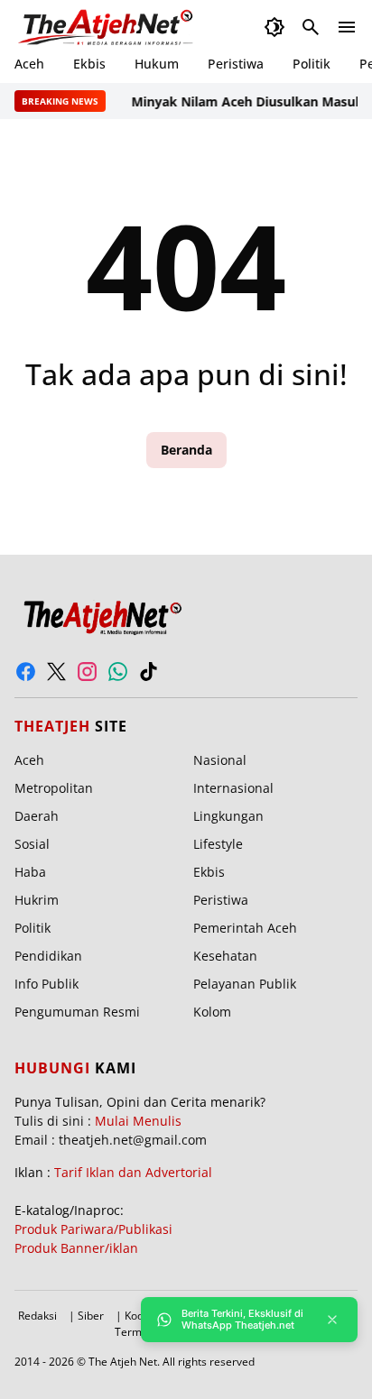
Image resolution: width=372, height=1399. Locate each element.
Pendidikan (48, 955)
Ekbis (89, 63)
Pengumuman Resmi (77, 1011)
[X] (56, 671)
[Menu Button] (347, 27)
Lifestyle (218, 843)
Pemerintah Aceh (245, 927)
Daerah (36, 815)
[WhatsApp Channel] (118, 671)
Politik (311, 63)
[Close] (332, 1319)
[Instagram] (87, 671)
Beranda (186, 449)
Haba (30, 871)
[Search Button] (311, 27)
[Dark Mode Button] (274, 27)
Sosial (32, 843)
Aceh (29, 63)
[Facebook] (25, 671)
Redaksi (37, 1315)
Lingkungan (228, 815)
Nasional (219, 760)
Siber (91, 1315)
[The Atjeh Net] (108, 27)
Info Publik (46, 983)
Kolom (212, 1011)
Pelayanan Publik (244, 983)
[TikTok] (148, 671)
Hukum (157, 63)
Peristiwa (236, 63)
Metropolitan (53, 787)
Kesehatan (225, 955)
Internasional (233, 787)
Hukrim (36, 899)
